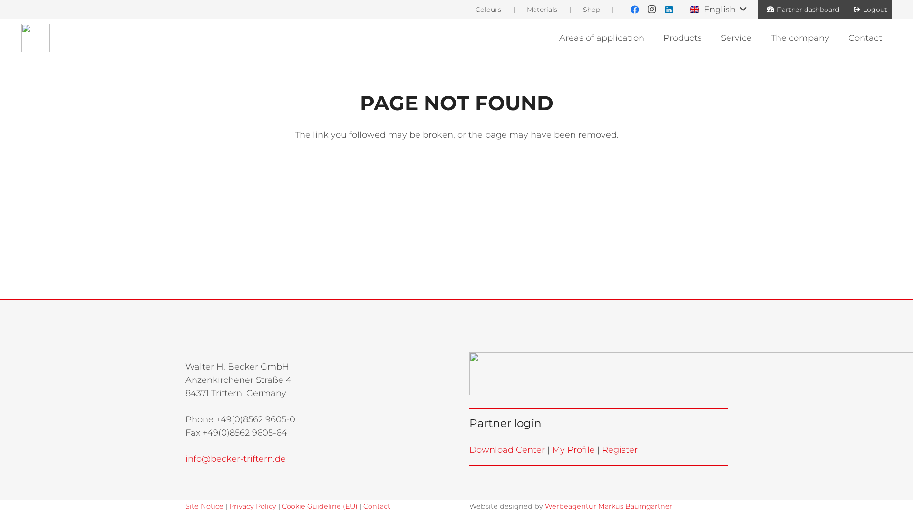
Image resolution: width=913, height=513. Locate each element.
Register (620, 450)
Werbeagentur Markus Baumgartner (608, 506)
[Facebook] (634, 9)
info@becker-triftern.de (235, 459)
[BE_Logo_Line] (35, 38)
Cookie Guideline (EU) (320, 506)
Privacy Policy (252, 506)
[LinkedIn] (669, 9)
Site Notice (204, 506)
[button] (718, 9)
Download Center (507, 450)
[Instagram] (651, 9)
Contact (376, 506)
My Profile (573, 450)
